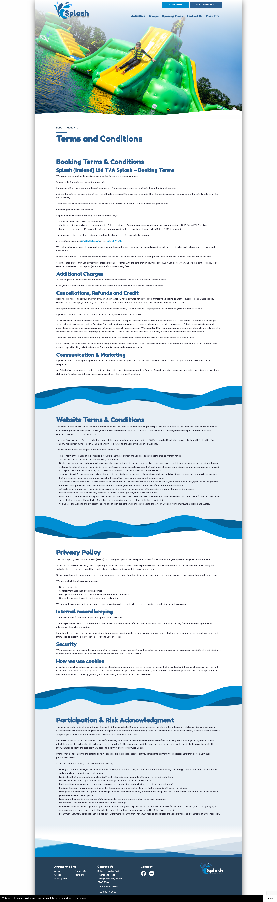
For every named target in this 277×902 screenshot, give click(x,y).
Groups (154, 16)
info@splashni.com (90, 241)
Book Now (175, 5)
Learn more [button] (81, 898)
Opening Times (172, 16)
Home (59, 128)
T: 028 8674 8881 (107, 891)
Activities (138, 16)
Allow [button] (270, 898)
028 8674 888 (114, 241)
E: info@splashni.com (107, 886)
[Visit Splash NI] (73, 10)
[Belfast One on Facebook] (143, 874)
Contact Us (194, 16)
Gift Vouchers (206, 5)
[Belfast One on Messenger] (151, 874)
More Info (212, 16)
